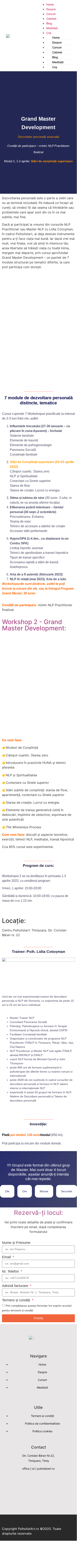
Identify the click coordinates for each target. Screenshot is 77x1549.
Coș (54, 67)
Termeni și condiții (16, 1300)
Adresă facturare (15, 1286)
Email (7, 1257)
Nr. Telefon (11, 1271)
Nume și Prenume (16, 1243)
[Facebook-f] (32, 1481)
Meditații (52, 28)
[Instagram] (45, 1481)
